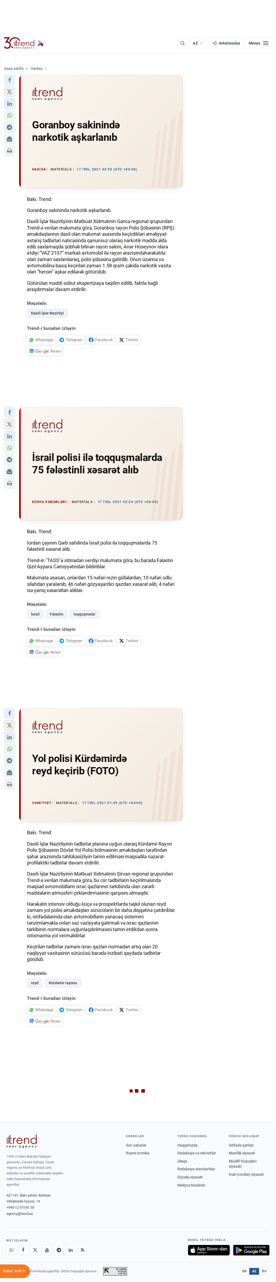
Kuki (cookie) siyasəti (246, 1174)
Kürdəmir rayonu (63, 983)
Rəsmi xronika (137, 1153)
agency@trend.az (19, 1214)
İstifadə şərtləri (241, 1145)
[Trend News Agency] (21, 1141)
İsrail (35, 614)
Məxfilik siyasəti (242, 1153)
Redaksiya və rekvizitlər (196, 1153)
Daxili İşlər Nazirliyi (47, 313)
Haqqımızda (187, 1145)
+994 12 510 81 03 (20, 1207)
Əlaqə (182, 1161)
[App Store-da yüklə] (209, 1250)
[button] (9, 80)
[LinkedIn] (70, 1250)
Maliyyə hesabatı (191, 1185)
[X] (35, 1250)
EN (244, 1271)
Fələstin (56, 614)
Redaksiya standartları (196, 1169)
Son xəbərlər (136, 1145)
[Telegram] (59, 1250)
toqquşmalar (84, 614)
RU (264, 1271)
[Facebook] (23, 1250)
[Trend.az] (24, 43)
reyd (35, 983)
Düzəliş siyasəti (190, 1177)
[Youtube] (47, 1250)
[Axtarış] (182, 43)
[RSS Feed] (82, 1250)
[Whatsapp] (11, 1250)
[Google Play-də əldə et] (251, 1250)
